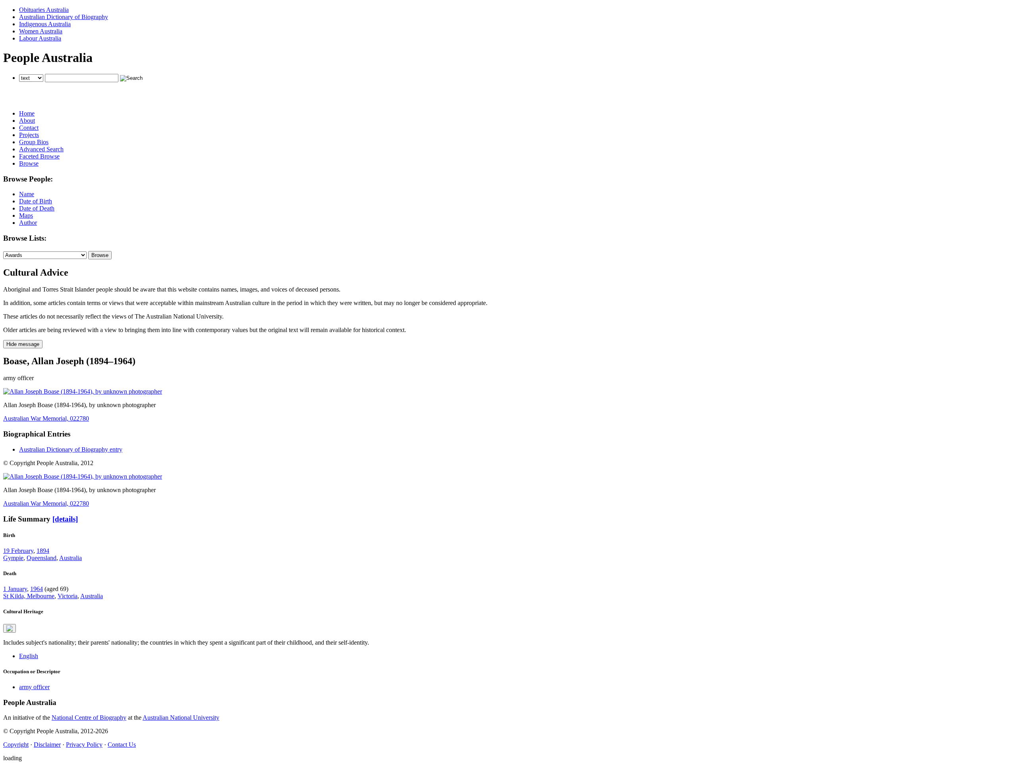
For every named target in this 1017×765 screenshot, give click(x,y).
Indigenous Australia (45, 24)
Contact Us (122, 744)
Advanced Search (41, 149)
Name (26, 194)
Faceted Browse (39, 156)
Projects (29, 134)
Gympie (13, 557)
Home (27, 113)
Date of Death (36, 208)
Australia (70, 557)
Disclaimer (47, 744)
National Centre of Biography (89, 717)
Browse (29, 163)
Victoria (67, 596)
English (28, 656)
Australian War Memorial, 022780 (46, 418)
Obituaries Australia (44, 9)
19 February (18, 550)
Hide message (22, 344)
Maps (26, 215)
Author (28, 222)
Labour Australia (40, 38)
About (27, 120)
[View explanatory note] (9, 628)
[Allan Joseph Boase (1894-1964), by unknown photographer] (82, 391)
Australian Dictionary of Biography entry (70, 449)
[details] (65, 519)
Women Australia (40, 31)
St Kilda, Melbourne (28, 596)
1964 (36, 588)
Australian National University (181, 717)
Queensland (41, 557)
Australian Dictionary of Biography (63, 17)
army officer (34, 687)
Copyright (16, 744)
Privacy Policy (84, 744)
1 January (15, 588)
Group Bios (33, 142)
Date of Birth (35, 201)
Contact (29, 127)
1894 (43, 550)
